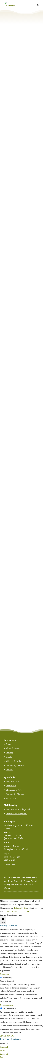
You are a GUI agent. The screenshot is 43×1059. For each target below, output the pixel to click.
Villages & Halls (13, 761)
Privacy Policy (30, 881)
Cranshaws (11, 785)
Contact (9, 769)
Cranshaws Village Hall (16, 813)
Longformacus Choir (16, 849)
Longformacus (12, 781)
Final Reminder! (15, 101)
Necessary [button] (4, 974)
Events (9, 757)
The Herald (11, 798)
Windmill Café (14, 566)
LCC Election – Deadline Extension (18, 141)
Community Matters (15, 794)
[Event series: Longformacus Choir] (21, 846)
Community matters (15, 765)
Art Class (9, 859)
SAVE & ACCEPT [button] (7, 1036)
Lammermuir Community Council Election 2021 (19, 491)
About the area (12, 748)
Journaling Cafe (13, 838)
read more (11, 84)
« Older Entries (10, 720)
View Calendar (11, 864)
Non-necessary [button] (6, 1005)
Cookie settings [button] (13, 911)
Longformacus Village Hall (18, 809)
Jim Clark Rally (14, 65)
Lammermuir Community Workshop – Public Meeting (20, 214)
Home (8, 744)
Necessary (7, 977)
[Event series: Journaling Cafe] (22, 835)
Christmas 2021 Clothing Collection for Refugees (18, 294)
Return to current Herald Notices (18, 49)
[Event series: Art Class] (21, 856)
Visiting (9, 752)
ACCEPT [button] (26, 911)
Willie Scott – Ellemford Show (21, 392)
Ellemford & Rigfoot (15, 790)
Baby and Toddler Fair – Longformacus (18, 621)
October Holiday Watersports (21, 675)
